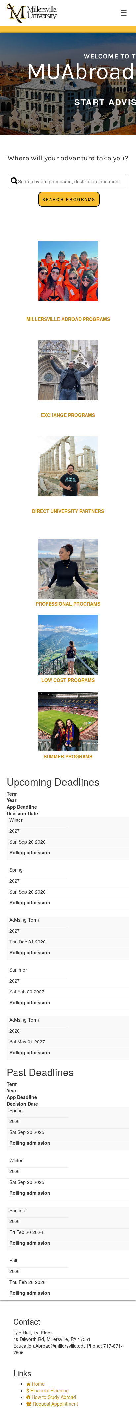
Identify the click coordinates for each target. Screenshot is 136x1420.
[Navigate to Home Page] (32, 13)
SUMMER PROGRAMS (68, 756)
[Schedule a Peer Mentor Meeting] (68, 214)
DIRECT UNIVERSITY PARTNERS (68, 511)
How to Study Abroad (53, 1397)
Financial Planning (49, 1390)
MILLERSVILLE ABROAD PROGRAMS (68, 319)
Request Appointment (54, 1403)
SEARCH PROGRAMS (69, 199)
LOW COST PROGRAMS (68, 680)
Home (37, 1384)
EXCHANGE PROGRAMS (68, 415)
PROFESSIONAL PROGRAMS (68, 603)
